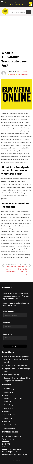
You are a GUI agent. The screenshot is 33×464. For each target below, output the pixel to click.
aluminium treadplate (13, 131)
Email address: (8, 311)
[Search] (28, 12)
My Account (8, 421)
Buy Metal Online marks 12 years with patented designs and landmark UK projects (17, 359)
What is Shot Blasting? (12, 375)
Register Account (10, 425)
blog (26, 74)
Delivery (6, 395)
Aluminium (21, 74)
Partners (7, 411)
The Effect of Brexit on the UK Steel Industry (22, 270)
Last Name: (7, 334)
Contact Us (8, 418)
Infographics (8, 392)
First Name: (7, 323)
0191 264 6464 (20, 4)
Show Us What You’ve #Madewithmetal (11, 270)
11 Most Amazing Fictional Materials (16, 365)
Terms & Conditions (10, 415)
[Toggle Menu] (2, 2)
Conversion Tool (9, 428)
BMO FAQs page (9, 389)
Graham (12, 74)
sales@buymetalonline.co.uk (19, 2)
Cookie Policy (8, 405)
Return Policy (8, 408)
